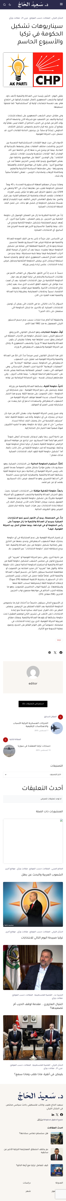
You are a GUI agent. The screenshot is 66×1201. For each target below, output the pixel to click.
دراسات (27, 1183)
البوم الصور (57, 1191)
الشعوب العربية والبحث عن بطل (42, 875)
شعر (28, 1191)
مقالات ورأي (14, 18)
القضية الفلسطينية (43, 995)
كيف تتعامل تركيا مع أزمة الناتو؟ (32, 1165)
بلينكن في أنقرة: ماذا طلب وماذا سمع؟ (38, 1074)
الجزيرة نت (58, 995)
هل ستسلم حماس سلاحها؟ (33, 1133)
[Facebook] (61, 1114)
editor (33, 684)
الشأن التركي (57, 18)
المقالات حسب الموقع (40, 18)
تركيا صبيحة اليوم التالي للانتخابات (42, 938)
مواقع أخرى (10, 869)
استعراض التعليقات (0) (33, 704)
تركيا (59, 640)
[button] (61, 5)
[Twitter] (57, 1114)
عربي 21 (24, 18)
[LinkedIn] (53, 1114)
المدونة (59, 1183)
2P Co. (40, 1120)
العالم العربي (57, 869)
